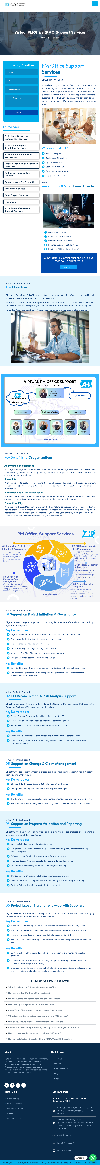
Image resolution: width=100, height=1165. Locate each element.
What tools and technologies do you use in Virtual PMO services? (38, 1016)
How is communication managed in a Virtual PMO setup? (34, 1033)
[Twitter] (6, 1085)
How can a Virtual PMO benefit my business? (29, 993)
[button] (50, 987)
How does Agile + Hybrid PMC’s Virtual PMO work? (31, 1004)
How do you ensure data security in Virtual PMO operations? (36, 1021)
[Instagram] (18, 1085)
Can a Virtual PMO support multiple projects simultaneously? (36, 1010)
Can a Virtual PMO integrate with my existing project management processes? (44, 1027)
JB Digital (66, 1162)
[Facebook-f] (12, 1085)
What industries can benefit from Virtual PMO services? (34, 998)
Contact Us (68, 267)
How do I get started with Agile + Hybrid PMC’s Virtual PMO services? (40, 1039)
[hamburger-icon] (95, 3)
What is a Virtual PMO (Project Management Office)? (32, 987)
